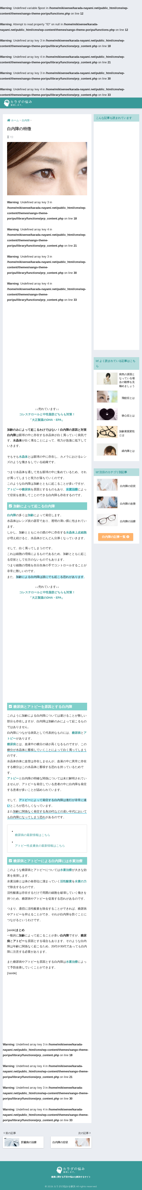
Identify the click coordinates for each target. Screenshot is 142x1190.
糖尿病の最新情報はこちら (32, 835)
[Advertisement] (47, 328)
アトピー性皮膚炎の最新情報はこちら (40, 845)
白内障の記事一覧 (114, 536)
